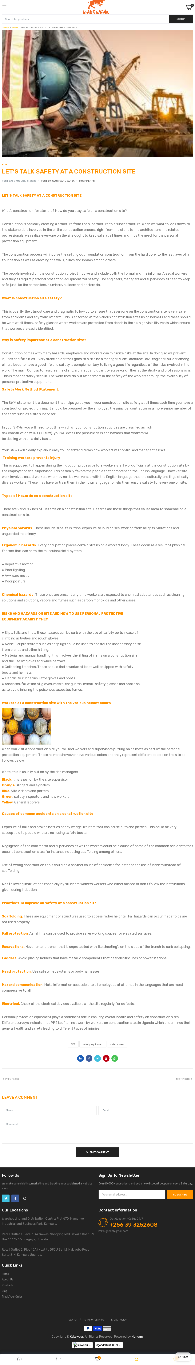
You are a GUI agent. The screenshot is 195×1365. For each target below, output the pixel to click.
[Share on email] (106, 1058)
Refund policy (118, 1319)
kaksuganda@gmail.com (113, 1231)
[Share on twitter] (97, 1058)
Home (5, 27)
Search (73, 1319)
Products (7, 1285)
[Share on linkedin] (80, 1058)
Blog (15, 27)
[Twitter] (6, 1198)
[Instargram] (25, 1198)
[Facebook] (15, 1198)
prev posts (12, 1079)
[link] (19, 1359)
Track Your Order (12, 1296)
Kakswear (76, 1336)
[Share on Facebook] (89, 1058)
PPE (73, 1044)
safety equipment (92, 1044)
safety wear (117, 1044)
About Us (7, 1279)
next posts (183, 1079)
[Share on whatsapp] (114, 1058)
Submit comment (97, 1152)
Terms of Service (93, 1319)
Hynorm (137, 1336)
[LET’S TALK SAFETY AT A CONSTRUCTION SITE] (97, 93)
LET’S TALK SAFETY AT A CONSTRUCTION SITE (69, 171)
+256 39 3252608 (134, 1224)
